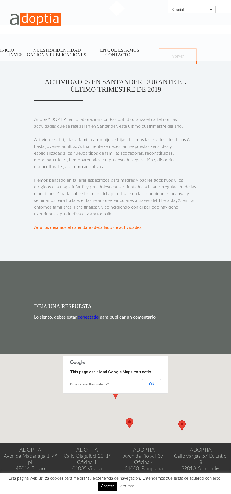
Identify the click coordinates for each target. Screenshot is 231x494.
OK (151, 384)
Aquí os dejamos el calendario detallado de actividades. (88, 227)
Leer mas (126, 486)
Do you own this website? (89, 384)
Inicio (7, 50)
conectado (88, 317)
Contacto (117, 54)
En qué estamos (119, 50)
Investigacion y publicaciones (47, 54)
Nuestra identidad (57, 50)
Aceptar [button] (107, 486)
